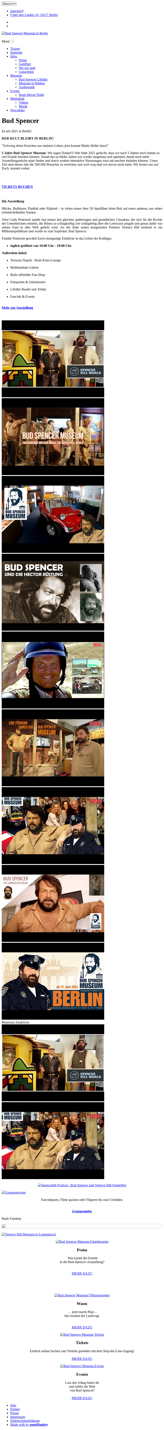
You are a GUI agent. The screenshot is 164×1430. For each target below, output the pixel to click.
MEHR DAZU (82, 1273)
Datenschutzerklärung (25, 1421)
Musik (23, 106)
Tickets (15, 48)
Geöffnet (25, 64)
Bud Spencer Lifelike (33, 79)
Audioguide (27, 87)
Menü (6, 41)
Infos (13, 56)
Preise (23, 60)
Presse (14, 1413)
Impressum (17, 1417)
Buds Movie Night (31, 95)
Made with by (29, 1424)
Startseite (16, 52)
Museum (16, 75)
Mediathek (17, 98)
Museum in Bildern (32, 83)
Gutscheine (26, 72)
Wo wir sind (27, 68)
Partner (15, 1409)
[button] (12, 41)
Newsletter (17, 110)
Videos (23, 102)
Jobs (13, 1405)
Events (14, 91)
